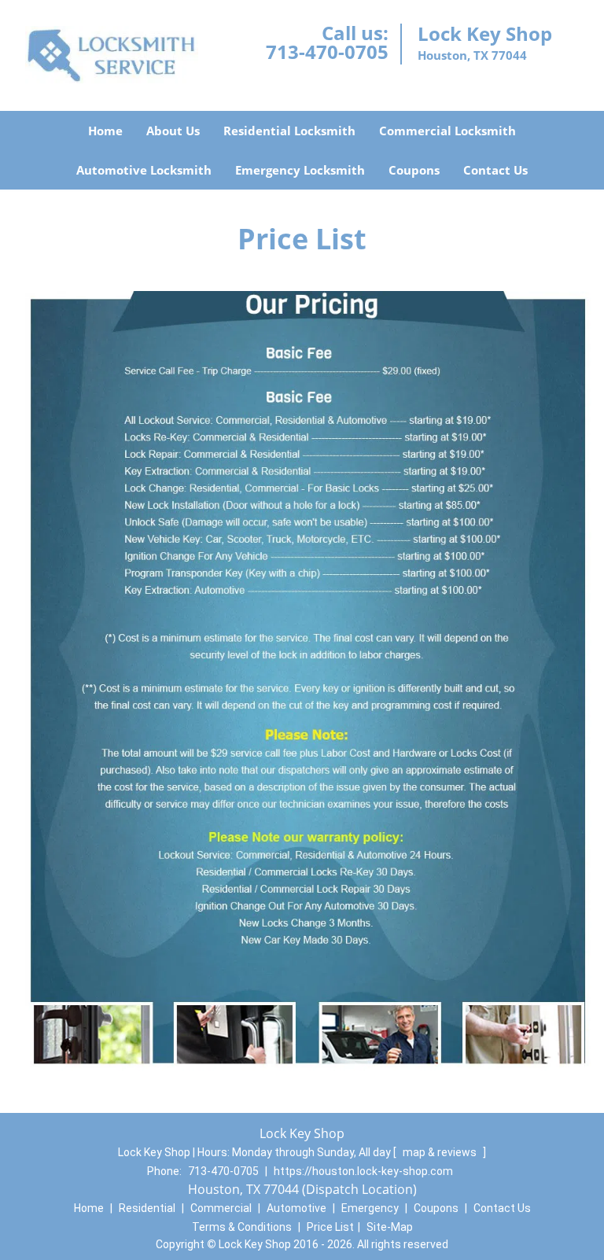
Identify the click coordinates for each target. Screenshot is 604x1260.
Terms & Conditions (242, 1227)
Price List (330, 1227)
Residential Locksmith (289, 130)
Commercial (221, 1208)
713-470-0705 (327, 51)
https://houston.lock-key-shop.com (363, 1171)
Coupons (414, 170)
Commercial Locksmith (447, 130)
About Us (173, 130)
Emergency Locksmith (300, 170)
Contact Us (495, 170)
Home (105, 130)
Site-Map (389, 1227)
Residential (147, 1208)
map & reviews (441, 1152)
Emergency (370, 1208)
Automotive (296, 1208)
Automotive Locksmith (144, 170)
